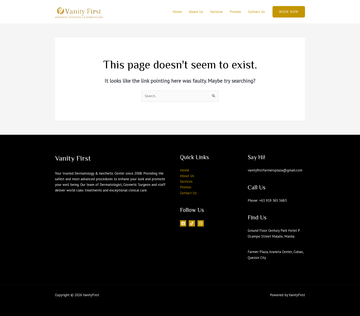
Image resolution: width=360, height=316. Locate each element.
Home (177, 11)
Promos (235, 11)
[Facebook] (183, 223)
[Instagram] (201, 223)
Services (216, 11)
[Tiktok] (192, 223)
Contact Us (256, 11)
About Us (196, 11)
